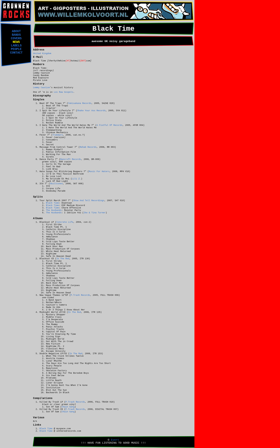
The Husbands (54, 210)
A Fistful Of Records (109, 125)
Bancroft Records (70, 159)
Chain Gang (68, 407)
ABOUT (16, 31)
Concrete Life (64, 222)
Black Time (52, 203)
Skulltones (56, 183)
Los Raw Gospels (63, 92)
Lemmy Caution (41, 87)
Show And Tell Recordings (88, 200)
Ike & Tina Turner (95, 213)
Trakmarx (57, 135)
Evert (115, 440)
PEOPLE (16, 49)
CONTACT (16, 53)
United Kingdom (42, 53)
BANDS (16, 35)
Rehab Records (88, 147)
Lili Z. (76, 179)
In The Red (62, 258)
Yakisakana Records (79, 103)
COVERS (16, 38)
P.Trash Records (80, 295)
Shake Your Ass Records (91, 110)
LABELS (16, 45)
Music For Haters (99, 171)
